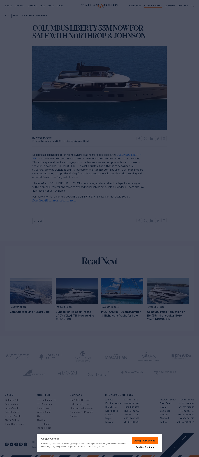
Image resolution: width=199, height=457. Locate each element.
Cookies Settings (145, 447)
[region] (99, 443)
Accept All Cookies (144, 440)
